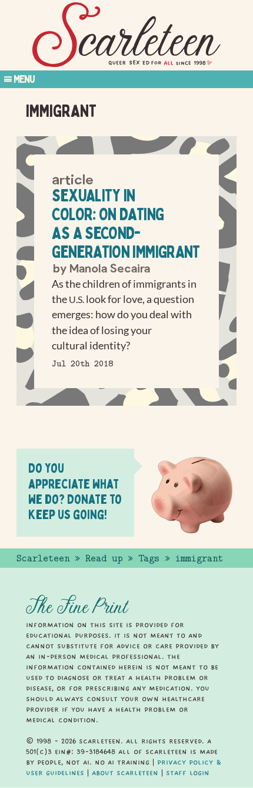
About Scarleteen (125, 772)
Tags (148, 558)
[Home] (126, 35)
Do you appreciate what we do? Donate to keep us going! (75, 491)
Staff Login (187, 772)
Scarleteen (42, 558)
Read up (103, 558)
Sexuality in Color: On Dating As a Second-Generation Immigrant (125, 223)
